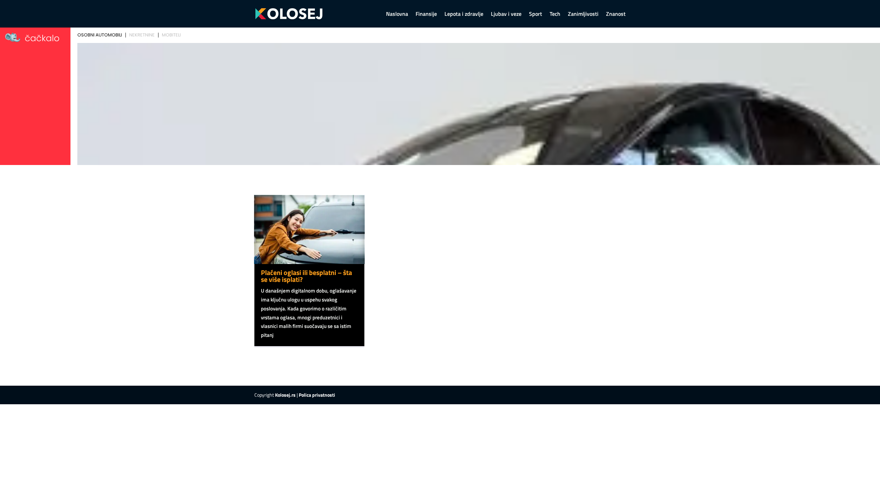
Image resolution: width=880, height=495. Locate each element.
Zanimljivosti (583, 14)
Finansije (426, 14)
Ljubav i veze (506, 14)
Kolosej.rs (285, 394)
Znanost (616, 14)
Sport (535, 14)
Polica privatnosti (317, 394)
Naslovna (397, 14)
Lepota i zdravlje (463, 14)
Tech (555, 14)
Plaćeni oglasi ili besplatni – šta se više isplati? (306, 276)
